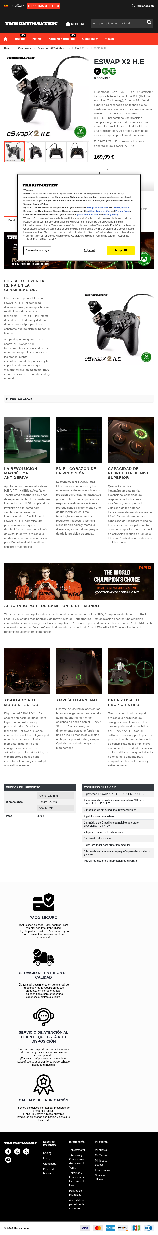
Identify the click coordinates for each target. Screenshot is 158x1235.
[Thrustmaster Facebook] (8, 1151)
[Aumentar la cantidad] (107, 169)
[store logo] (31, 24)
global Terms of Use (87, 214)
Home (7, 48)
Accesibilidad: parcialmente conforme (77, 1204)
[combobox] (122, 23)
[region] (79, 217)
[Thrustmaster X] (26, 1151)
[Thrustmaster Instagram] (17, 1151)
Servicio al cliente (101, 1177)
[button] (14, 6)
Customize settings (37, 250)
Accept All (121, 250)
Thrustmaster (77, 1149)
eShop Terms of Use (97, 207)
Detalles (13, 220)
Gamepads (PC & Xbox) (51, 48)
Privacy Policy (121, 207)
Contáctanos (102, 1170)
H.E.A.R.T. (78, 48)
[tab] (13, 220)
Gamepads (24, 48)
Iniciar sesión (145, 5)
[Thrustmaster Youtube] (8, 1160)
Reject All (89, 250)
